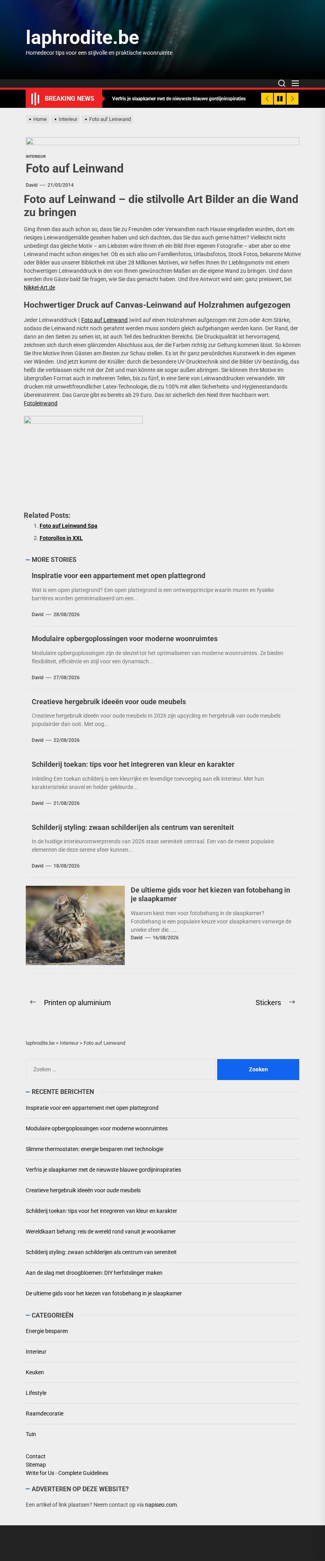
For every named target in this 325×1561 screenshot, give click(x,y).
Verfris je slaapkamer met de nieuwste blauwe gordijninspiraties (103, 1169)
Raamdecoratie (44, 1413)
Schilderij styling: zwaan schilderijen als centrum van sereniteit (133, 827)
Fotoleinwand (40, 403)
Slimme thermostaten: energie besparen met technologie (94, 1149)
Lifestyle (36, 1393)
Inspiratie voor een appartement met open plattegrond (118, 575)
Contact (36, 1456)
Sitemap (36, 1464)
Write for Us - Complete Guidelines (67, 1473)
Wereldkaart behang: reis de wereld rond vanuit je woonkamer (101, 1231)
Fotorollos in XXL (61, 538)
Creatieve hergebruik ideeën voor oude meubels (109, 701)
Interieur (36, 156)
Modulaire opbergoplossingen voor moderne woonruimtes (125, 638)
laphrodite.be (82, 37)
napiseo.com (161, 1505)
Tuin (31, 1434)
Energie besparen (47, 1331)
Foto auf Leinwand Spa (69, 526)
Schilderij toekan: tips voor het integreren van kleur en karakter (133, 764)
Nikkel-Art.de (39, 287)
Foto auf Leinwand (104, 320)
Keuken (35, 1372)
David (32, 185)
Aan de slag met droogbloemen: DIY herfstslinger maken (94, 1273)
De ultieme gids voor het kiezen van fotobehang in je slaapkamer (104, 1293)
